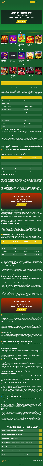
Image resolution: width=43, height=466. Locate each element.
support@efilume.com (37, 460)
